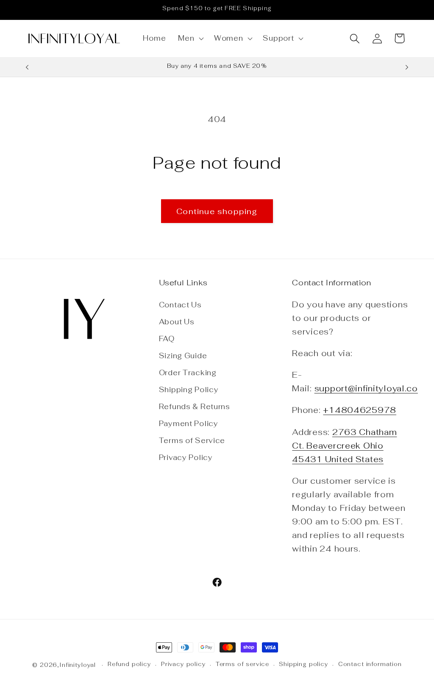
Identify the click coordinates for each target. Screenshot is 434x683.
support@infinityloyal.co (366, 388)
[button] (190, 38)
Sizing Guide (183, 355)
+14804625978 (359, 410)
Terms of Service (192, 440)
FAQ (167, 338)
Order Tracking (188, 372)
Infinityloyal (77, 665)
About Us (177, 321)
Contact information (370, 664)
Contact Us (180, 304)
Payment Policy (188, 423)
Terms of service (242, 664)
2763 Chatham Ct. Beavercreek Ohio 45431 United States (344, 446)
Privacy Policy (186, 457)
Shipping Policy (189, 389)
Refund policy (129, 664)
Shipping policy (303, 664)
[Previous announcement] (27, 67)
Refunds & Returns (194, 406)
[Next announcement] (407, 67)
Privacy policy (183, 664)
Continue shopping (216, 211)
